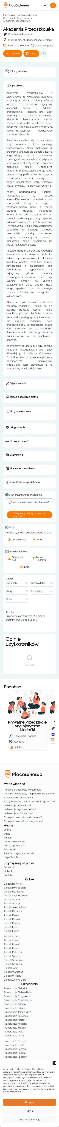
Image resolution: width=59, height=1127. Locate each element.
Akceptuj (29, 1102)
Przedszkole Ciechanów (16, 18)
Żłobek (29, 879)
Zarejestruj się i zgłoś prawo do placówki (30, 515)
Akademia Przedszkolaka (16, 21)
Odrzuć (29, 1111)
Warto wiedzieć (14, 784)
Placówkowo (10, 15)
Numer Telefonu (41, 558)
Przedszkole (27, 15)
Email (27, 566)
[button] (54, 1063)
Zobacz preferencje (29, 1119)
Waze (40, 539)
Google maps (19, 539)
